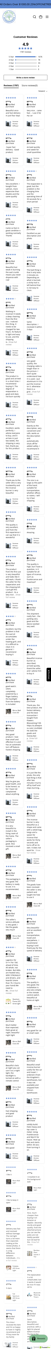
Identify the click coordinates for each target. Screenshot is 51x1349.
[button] (34, 17)
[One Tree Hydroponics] (9, 16)
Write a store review (25, 77)
